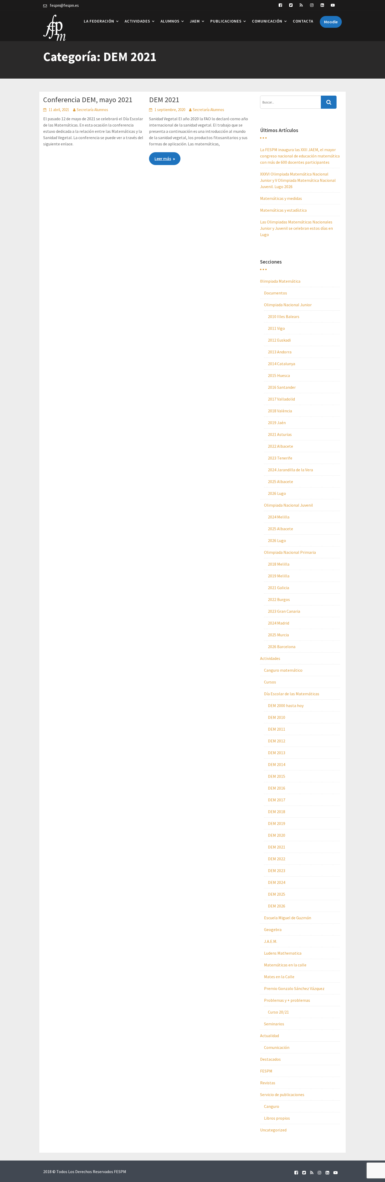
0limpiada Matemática (280, 281)
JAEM (195, 21)
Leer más (163, 158)
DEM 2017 (276, 799)
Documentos (275, 293)
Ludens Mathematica (282, 953)
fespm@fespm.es (64, 5)
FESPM (266, 1071)
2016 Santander (282, 387)
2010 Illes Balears (283, 316)
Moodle (331, 21)
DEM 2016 (276, 788)
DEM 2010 (276, 717)
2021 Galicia (278, 587)
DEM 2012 (276, 740)
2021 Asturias (280, 434)
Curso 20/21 (278, 1012)
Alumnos (170, 21)
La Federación (99, 21)
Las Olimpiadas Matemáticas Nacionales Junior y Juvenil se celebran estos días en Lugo (296, 228)
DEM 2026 (276, 906)
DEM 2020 (276, 835)
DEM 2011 (276, 729)
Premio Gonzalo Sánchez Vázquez (294, 988)
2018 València (280, 410)
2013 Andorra (280, 351)
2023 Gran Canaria (284, 611)
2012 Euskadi (279, 340)
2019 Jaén (277, 422)
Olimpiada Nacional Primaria (290, 552)
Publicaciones (225, 21)
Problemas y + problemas (287, 1000)
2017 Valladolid (281, 399)
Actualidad (269, 1035)
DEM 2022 (276, 858)
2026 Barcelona (281, 646)
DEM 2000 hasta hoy (286, 705)
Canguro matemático (283, 670)
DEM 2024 (276, 882)
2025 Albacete (280, 481)
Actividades (137, 21)
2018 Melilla (278, 564)
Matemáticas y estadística (283, 210)
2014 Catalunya (281, 363)
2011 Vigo (276, 328)
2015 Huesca (279, 375)
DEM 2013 (276, 752)
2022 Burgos (279, 599)
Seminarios (274, 1023)
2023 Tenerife (280, 458)
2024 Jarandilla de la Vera (290, 469)
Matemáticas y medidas (281, 198)
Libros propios (277, 1118)
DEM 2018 (276, 811)
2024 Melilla (278, 516)
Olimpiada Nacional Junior (288, 304)
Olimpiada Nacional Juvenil (288, 505)
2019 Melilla (278, 575)
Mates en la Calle (279, 976)
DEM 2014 (276, 764)
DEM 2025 (276, 894)
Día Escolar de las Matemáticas (291, 693)
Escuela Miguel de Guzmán (287, 917)
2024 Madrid (278, 623)
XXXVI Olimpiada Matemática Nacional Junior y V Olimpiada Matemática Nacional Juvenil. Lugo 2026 (298, 180)
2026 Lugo (277, 493)
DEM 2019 (276, 823)
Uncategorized (273, 1129)
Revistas (267, 1082)
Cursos (270, 682)
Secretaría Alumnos (92, 109)
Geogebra (273, 929)
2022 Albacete (280, 446)
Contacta (303, 21)
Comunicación (267, 21)
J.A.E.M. (270, 941)
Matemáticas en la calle (285, 964)
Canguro (271, 1106)
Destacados (270, 1059)
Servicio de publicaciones (282, 1094)
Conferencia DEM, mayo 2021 (88, 99)
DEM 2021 (164, 99)
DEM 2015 (276, 776)
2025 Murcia (278, 634)
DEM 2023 (276, 870)
